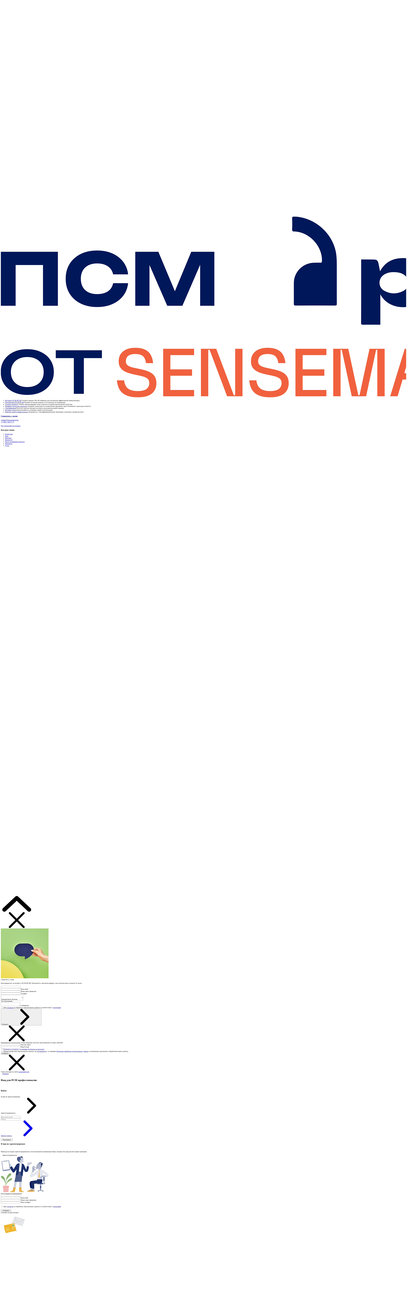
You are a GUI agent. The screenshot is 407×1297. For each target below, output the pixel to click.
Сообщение (25, 1005)
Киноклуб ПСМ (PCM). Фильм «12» (14, 709)
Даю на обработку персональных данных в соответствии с (32, 787)
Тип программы (7, 1001)
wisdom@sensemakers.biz (10, 420)
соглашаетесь (42, 1051)
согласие (10, 787)
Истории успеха (11, 410)
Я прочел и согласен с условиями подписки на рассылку (23, 1049)
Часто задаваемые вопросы (15, 442)
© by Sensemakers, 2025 (13, 860)
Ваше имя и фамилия (28, 782)
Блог (6, 436)
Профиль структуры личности (16, 406)
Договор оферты (11, 850)
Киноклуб (8, 440)
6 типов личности (11, 404)
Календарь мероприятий (14, 831)
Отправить (5, 804)
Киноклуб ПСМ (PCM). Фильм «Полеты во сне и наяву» (21, 760)
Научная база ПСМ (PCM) (14, 402)
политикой (57, 787)
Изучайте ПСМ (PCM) (13, 400)
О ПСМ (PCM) (10, 827)
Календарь (9, 434)
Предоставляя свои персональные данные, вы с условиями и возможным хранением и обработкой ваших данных (65, 1051)
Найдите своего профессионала (16, 412)
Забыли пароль (6, 1136)
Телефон (24, 993)
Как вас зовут (26, 1045)
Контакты (8, 444)
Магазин (8, 438)
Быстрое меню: (8, 430)
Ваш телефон (25, 785)
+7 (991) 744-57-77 (7, 422)
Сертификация (10, 408)
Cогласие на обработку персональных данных (21, 857)
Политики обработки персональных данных (72, 1051)
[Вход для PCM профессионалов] (17, 216)
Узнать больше (6, 765)
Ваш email (24, 780)
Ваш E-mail (25, 1047)
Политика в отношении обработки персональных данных (26, 853)
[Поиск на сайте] (49, 216)
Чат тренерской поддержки (10, 426)
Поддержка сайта (6, 895)
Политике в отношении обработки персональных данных (117, 1264)
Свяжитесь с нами (9, 416)
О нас (7, 445)
